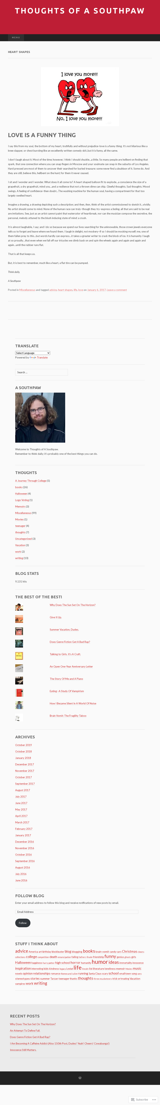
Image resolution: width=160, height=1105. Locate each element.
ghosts (127, 957)
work (18, 551)
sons (139, 973)
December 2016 (24, 841)
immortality (125, 962)
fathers (82, 957)
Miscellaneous (27, 289)
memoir (120, 968)
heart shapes (65, 289)
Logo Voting (22, 500)
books (18, 487)
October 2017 (23, 777)
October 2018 (23, 751)
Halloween (21, 493)
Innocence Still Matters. (23, 1049)
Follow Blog (29, 895)
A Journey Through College (30, 480)
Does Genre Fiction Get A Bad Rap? (70, 641)
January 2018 (23, 757)
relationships (41, 973)
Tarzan (54, 978)
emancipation (64, 957)
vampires (20, 983)
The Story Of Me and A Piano (66, 678)
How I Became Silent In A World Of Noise (73, 703)
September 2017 (25, 783)
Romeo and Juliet (69, 973)
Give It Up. (56, 617)
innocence (138, 962)
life (75, 289)
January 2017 (23, 835)
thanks (73, 978)
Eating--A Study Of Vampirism (67, 691)
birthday (46, 951)
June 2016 (21, 880)
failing (75, 957)
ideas (114, 962)
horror (75, 963)
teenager (20, 525)
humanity (86, 962)
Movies (19, 519)
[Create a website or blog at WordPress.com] (80, 1078)
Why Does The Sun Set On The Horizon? (73, 605)
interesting (37, 968)
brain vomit (102, 951)
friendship (98, 957)
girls (133, 957)
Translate (42, 357)
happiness (36, 962)
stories (35, 978)
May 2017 (21, 809)
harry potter (49, 963)
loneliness (110, 968)
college (31, 957)
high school (62, 962)
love (80, 289)
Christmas (129, 951)
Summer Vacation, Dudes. (64, 629)
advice (53, 289)
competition (43, 957)
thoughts (20, 532)
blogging (77, 951)
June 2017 (21, 803)
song (134, 973)
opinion (28, 973)
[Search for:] (148, 37)
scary (105, 973)
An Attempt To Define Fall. (25, 1030)
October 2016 (23, 854)
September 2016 (25, 861)
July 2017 (21, 796)
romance (55, 973)
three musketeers (103, 978)
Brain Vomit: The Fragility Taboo (68, 715)
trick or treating (121, 978)
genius (120, 957)
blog (68, 951)
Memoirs (20, 506)
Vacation (20, 545)
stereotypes (22, 978)
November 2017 (24, 770)
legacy (63, 968)
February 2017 (23, 828)
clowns (141, 951)
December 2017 (24, 764)
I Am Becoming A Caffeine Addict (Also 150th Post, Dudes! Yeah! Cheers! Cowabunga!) (59, 1043)
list (90, 968)
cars (119, 951)
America (33, 951)
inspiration (23, 968)
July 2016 (21, 873)
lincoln (85, 968)
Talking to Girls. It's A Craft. (65, 654)
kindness (54, 968)
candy (113, 951)
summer (45, 978)
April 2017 (21, 815)
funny (110, 956)
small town (125, 973)
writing (19, 558)
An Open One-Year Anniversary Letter (71, 666)
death (53, 957)
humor (100, 961)
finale (89, 957)
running (83, 973)
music (137, 968)
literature (98, 968)
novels (18, 973)
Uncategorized (23, 538)
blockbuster (58, 951)
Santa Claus (95, 973)
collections (20, 957)
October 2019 (23, 745)
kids (46, 968)
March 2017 (22, 822)
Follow (23, 923)
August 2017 (22, 790)
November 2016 (24, 848)
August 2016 (22, 867)
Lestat (69, 968)
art (40, 951)
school (113, 973)
